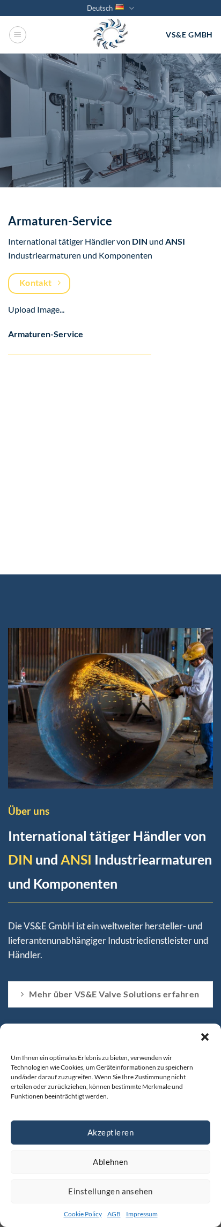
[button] (205, 1037)
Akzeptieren (110, 1132)
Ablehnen (110, 1162)
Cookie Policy (83, 1214)
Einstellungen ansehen (110, 1191)
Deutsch (100, 8)
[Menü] (17, 34)
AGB (114, 1214)
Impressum (142, 1214)
